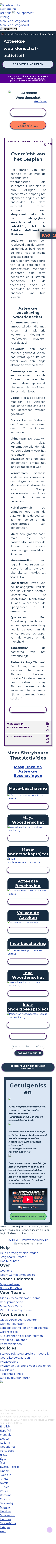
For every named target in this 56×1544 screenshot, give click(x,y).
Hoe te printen (9, 1261)
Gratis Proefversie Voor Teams (20, 1298)
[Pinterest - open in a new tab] (2, 1406)
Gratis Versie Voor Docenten (19, 1319)
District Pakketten (12, 1323)
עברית (3, 1454)
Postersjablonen (11, 1344)
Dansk (4, 1471)
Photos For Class (11, 1288)
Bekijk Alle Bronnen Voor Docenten (28, 1067)
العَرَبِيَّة (3, 1458)
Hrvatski (5, 1511)
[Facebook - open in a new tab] (2, 1392)
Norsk (4, 1483)
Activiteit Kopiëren (28, 64)
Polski (4, 1491)
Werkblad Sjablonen (13, 1340)
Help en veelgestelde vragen (19, 1253)
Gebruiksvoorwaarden (15, 1357)
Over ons (6, 1270)
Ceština (5, 1499)
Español (5, 1430)
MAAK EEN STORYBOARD (28, 1216)
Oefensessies (9, 1332)
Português (7, 1450)
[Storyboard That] (10, 5)
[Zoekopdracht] (23, 12)
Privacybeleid (9, 1361)
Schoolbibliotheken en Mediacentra (24, 1327)
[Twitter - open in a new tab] (2, 1402)
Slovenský (6, 1503)
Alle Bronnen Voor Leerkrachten (27, 34)
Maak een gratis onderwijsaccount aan (27, 79)
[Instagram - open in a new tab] (2, 1397)
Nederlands (8, 1446)
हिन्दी (2, 1463)
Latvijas (5, 1527)
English (5, 1426)
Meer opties (40, 101)
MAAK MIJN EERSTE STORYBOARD (28, 1240)
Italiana (5, 1442)
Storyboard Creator (13, 1257)
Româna (5, 1495)
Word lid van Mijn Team (16, 1310)
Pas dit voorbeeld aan (28, 125)
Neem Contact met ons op (18, 1274)
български (7, 1515)
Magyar (5, 1507)
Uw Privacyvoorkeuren (15, 1378)
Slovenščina (8, 1523)
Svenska (5, 1475)
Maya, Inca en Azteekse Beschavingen (28, 771)
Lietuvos (5, 1519)
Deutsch (5, 1438)
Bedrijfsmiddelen (11, 1302)
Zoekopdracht (27, 1053)
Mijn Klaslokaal (10, 1284)
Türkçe (4, 1487)
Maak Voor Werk (11, 1306)
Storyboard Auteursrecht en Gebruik (24, 1353)
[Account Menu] (8, 29)
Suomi (4, 1479)
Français (5, 1434)
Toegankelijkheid (11, 1373)
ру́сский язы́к (9, 1467)
